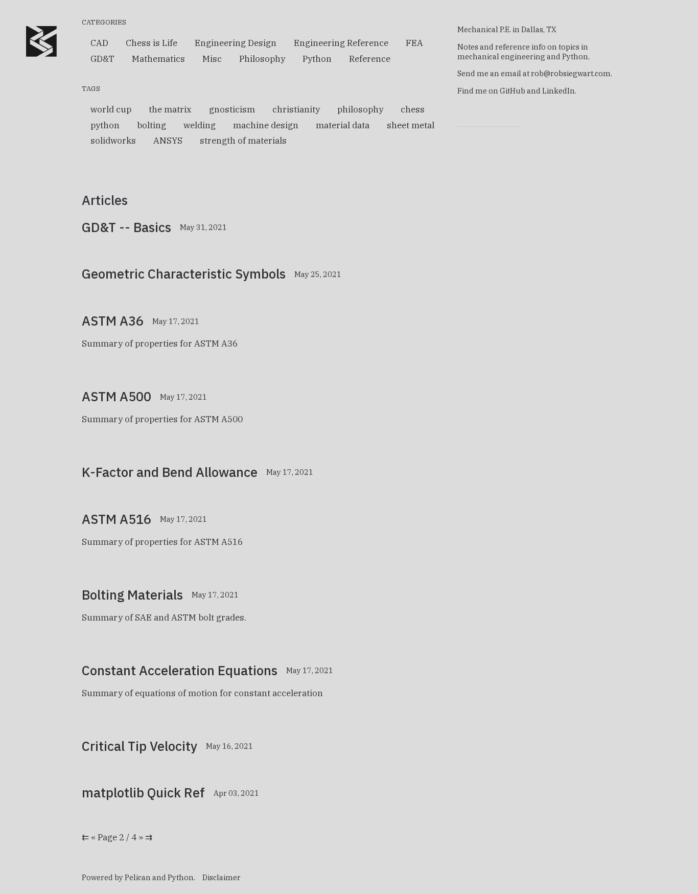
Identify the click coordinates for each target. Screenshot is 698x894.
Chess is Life (151, 43)
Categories (104, 22)
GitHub (512, 91)
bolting (151, 125)
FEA (414, 43)
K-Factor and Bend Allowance (170, 472)
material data (342, 125)
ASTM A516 (116, 519)
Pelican (138, 877)
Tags (91, 88)
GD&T (102, 58)
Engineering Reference (341, 43)
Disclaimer (221, 877)
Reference (369, 58)
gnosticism (232, 109)
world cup (110, 109)
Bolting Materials (132, 594)
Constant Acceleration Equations (179, 670)
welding (199, 125)
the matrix (170, 109)
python (105, 125)
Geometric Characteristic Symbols (184, 273)
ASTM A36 (113, 320)
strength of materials (243, 140)
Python (317, 58)
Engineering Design (235, 43)
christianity (296, 109)
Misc (212, 58)
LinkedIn (558, 91)
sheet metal (410, 125)
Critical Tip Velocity (139, 746)
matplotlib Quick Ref (143, 792)
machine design (265, 125)
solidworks (113, 140)
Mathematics (158, 58)
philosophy (360, 109)
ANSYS (167, 140)
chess (413, 109)
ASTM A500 (116, 396)
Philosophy (262, 58)
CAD (99, 43)
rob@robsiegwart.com (571, 73)
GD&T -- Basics (126, 227)
